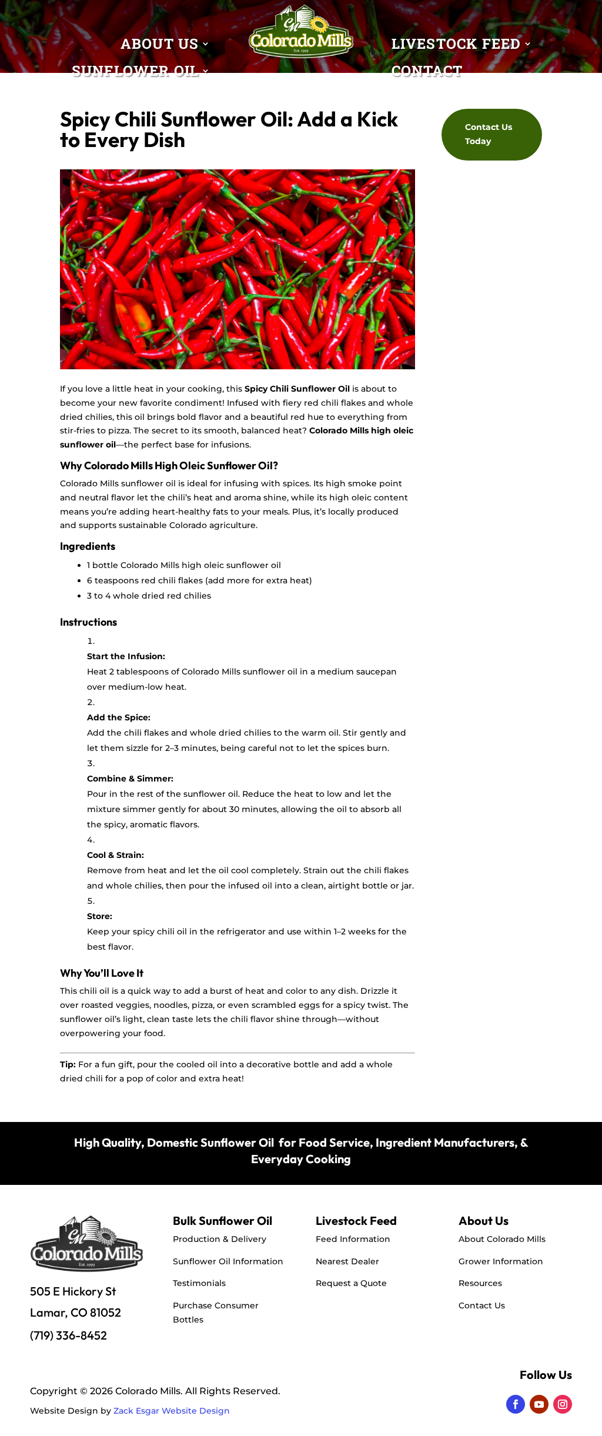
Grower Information (501, 1261)
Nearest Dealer (347, 1261)
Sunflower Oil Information (228, 1261)
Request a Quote (351, 1283)
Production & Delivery (219, 1239)
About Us (160, 46)
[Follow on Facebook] (515, 1404)
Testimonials (199, 1283)
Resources (480, 1283)
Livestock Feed (456, 46)
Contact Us (482, 1305)
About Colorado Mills (502, 1239)
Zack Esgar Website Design (171, 1410)
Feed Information (353, 1239)
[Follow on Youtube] (539, 1404)
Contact (427, 73)
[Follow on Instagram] (562, 1404)
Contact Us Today (488, 134)
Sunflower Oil (135, 73)
